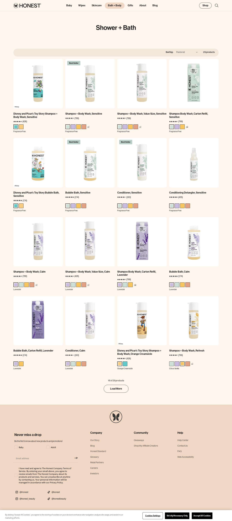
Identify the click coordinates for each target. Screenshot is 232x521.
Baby (69, 5)
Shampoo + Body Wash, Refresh (186, 350)
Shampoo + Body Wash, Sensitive (83, 113)
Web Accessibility (185, 457)
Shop (205, 5)
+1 (88, 126)
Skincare (97, 5)
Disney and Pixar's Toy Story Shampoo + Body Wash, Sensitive (35, 115)
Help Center (182, 440)
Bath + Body (114, 5)
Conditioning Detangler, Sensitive (187, 192)
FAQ (179, 451)
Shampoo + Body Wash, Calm (29, 271)
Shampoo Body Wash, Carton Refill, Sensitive (188, 115)
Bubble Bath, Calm (179, 271)
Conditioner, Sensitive (129, 192)
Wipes (81, 5)
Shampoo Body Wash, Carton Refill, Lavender (136, 273)
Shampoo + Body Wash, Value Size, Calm (87, 271)
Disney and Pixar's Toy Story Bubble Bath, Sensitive (36, 194)
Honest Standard (98, 451)
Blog (92, 445)
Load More (116, 388)
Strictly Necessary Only (177, 516)
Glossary (94, 457)
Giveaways (139, 440)
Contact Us (182, 445)
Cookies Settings (152, 516)
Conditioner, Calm (75, 350)
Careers (94, 468)
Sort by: (169, 52)
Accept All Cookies (202, 516)
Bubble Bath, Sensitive (77, 192)
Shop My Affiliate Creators (146, 445)
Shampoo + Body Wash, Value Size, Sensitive (142, 113)
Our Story (94, 440)
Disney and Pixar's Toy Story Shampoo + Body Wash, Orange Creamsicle (139, 352)
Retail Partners (97, 462)
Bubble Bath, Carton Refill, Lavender (33, 350)
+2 (187, 126)
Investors (94, 473)
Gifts (130, 5)
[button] (215, 5)
